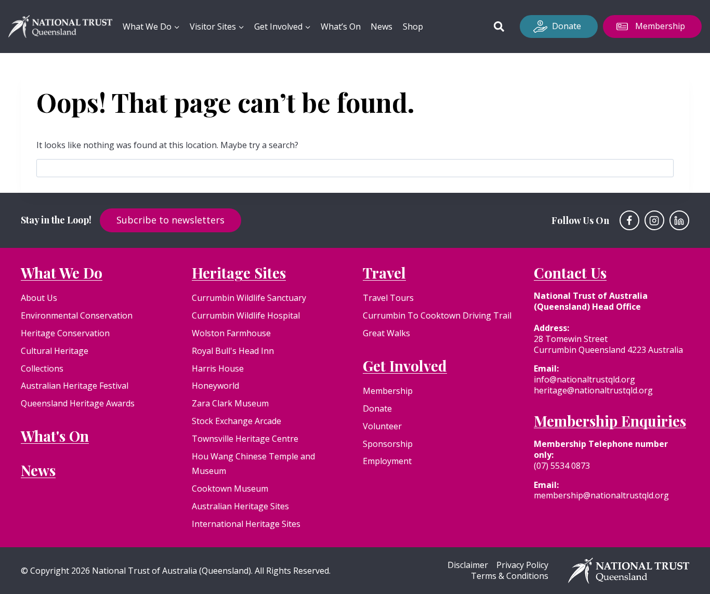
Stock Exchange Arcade (236, 421)
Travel (384, 272)
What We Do (61, 272)
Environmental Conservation (77, 315)
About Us (39, 297)
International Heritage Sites (246, 524)
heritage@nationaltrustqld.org (593, 390)
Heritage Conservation (65, 333)
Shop (413, 26)
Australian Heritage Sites (240, 506)
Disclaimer (468, 565)
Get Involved (405, 365)
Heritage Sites (239, 272)
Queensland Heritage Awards (78, 403)
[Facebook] (629, 220)
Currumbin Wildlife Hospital (246, 315)
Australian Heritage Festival (74, 385)
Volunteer (382, 426)
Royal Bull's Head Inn (233, 351)
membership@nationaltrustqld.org (601, 495)
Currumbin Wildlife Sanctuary (249, 297)
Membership (660, 26)
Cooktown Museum (230, 488)
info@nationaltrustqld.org (584, 379)
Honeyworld (215, 385)
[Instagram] (654, 220)
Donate (566, 26)
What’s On (341, 26)
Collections (42, 368)
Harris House (218, 368)
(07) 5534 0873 (562, 465)
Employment (387, 461)
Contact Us (570, 272)
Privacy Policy (522, 565)
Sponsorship (388, 444)
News (381, 26)
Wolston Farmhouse (231, 333)
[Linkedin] (679, 220)
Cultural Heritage (54, 351)
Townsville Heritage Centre (245, 438)
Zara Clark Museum (230, 403)
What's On (55, 435)
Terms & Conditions (509, 576)
